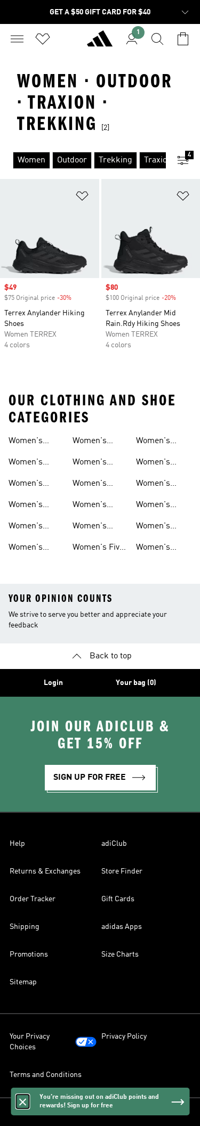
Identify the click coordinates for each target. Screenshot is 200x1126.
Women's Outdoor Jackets (90, 506)
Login (53, 683)
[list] (83, 160)
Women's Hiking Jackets (163, 527)
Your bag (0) (136, 683)
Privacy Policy (124, 1036)
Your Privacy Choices (30, 1042)
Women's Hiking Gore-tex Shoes (160, 484)
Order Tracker (32, 899)
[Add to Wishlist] (82, 197)
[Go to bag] (183, 39)
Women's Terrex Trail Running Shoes (30, 548)
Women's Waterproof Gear (30, 442)
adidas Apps (121, 927)
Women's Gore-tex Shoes (153, 506)
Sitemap (23, 982)
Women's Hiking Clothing (90, 484)
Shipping (24, 927)
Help (17, 843)
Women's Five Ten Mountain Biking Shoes (98, 548)
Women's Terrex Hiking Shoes (161, 442)
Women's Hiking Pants (33, 527)
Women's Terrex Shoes (160, 548)
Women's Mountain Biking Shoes (97, 442)
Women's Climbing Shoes (153, 463)
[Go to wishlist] (42, 39)
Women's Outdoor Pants (99, 463)
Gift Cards (117, 899)
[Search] (157, 39)
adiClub (114, 843)
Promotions (29, 954)
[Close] (22, 1101)
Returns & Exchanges (45, 871)
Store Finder (121, 871)
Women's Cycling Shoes (35, 506)
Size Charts (120, 954)
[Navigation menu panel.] (17, 39)
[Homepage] (100, 43)
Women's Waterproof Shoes (30, 463)
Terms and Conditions (46, 1075)
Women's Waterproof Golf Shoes (94, 527)
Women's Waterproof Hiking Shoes (33, 484)
